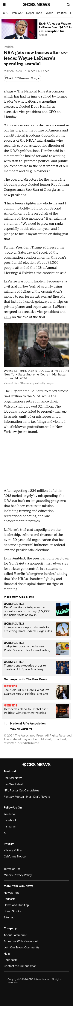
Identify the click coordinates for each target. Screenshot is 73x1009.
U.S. (5, 13)
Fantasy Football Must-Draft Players (27, 796)
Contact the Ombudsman (20, 966)
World (49, 13)
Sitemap (9, 917)
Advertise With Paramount (21, 941)
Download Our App (16, 905)
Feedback (10, 959)
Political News (13, 777)
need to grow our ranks (45, 223)
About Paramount (15, 935)
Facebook (10, 820)
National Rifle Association (27, 723)
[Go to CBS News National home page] (36, 4)
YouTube (9, 814)
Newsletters (11, 892)
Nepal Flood (34, 13)
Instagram (10, 826)
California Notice (15, 856)
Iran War (17, 13)
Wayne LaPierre (21, 729)
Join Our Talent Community (21, 947)
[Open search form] (68, 4)
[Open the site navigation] (13, 4)
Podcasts (9, 898)
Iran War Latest (13, 784)
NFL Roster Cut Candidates (21, 790)
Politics (61, 13)
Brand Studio (12, 911)
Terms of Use (12, 868)
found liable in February (42, 281)
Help (7, 953)
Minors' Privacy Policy (18, 875)
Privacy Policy (13, 850)
